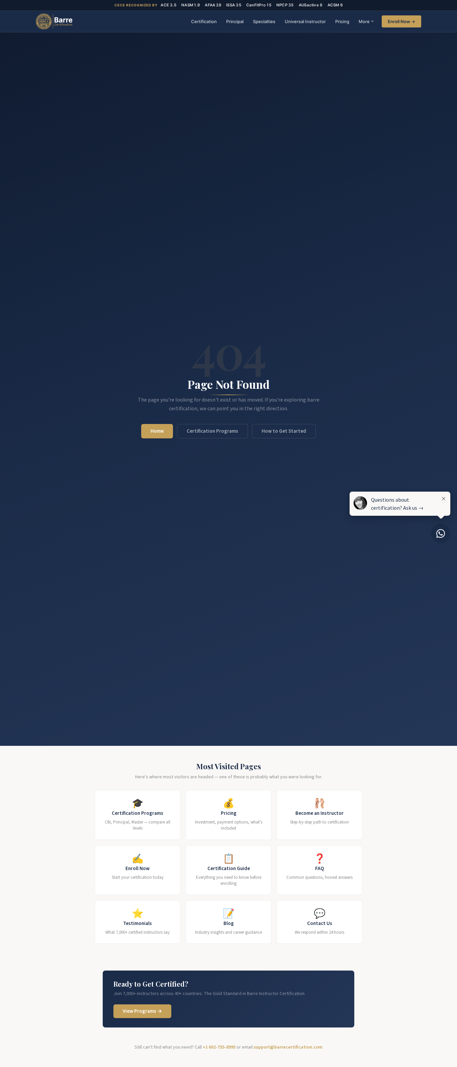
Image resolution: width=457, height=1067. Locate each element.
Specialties (264, 21)
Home (157, 431)
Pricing (342, 21)
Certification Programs (212, 431)
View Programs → (142, 1011)
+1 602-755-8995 (219, 1047)
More (364, 21)
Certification (204, 21)
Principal (235, 21)
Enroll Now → (401, 21)
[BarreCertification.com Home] (54, 21)
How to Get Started (284, 431)
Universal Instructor (305, 21)
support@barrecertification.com (288, 1047)
